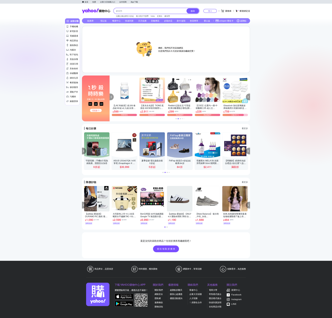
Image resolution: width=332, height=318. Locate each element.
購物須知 (159, 306)
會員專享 (194, 20)
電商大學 (213, 289)
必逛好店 (168, 20)
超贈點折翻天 (176, 289)
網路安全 (159, 294)
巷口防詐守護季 (142, 16)
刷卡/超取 (181, 20)
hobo (153, 16)
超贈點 (243, 20)
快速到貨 (129, 20)
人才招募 (193, 298)
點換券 (90, 20)
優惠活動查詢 (176, 298)
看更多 (245, 128)
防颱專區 (155, 20)
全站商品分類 (215, 306)
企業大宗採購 (195, 294)
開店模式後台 (215, 298)
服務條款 (159, 302)
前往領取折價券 (166, 248)
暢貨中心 (116, 20)
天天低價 (142, 20)
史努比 (159, 16)
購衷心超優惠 (176, 294)
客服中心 (193, 289)
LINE (234, 303)
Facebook (236, 294)
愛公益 (207, 20)
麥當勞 (167, 16)
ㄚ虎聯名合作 (195, 302)
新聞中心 (235, 289)
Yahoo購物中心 (96, 11)
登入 (210, 10)
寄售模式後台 (215, 294)
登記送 (103, 20)
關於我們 (159, 289)
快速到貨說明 (215, 302)
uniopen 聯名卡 (226, 20)
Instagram (236, 299)
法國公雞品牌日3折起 (125, 16)
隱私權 (158, 298)
